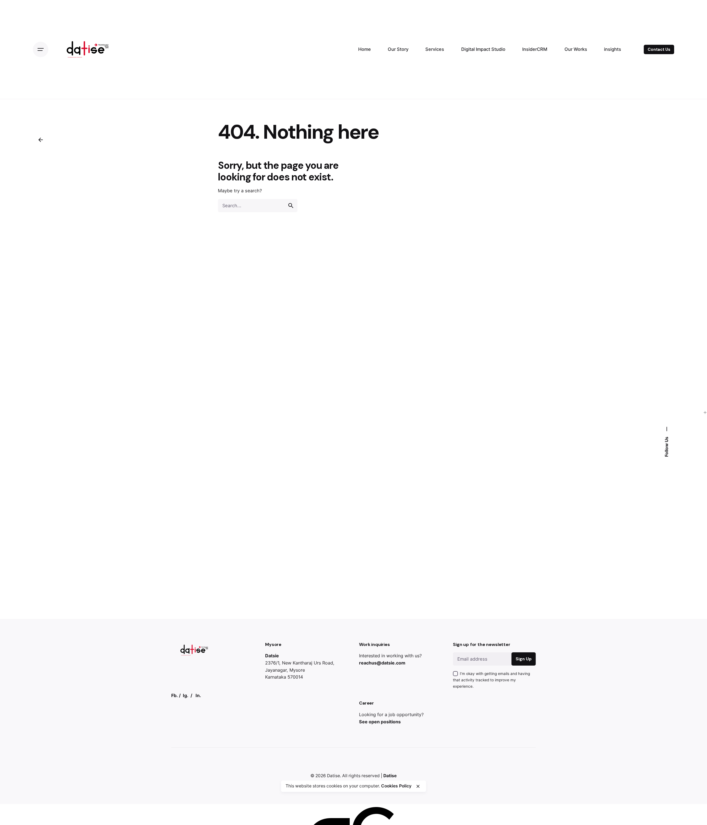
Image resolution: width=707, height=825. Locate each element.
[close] (418, 786)
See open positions (380, 721)
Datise (333, 775)
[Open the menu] (40, 49)
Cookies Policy (396, 786)
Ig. (185, 695)
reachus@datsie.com (382, 663)
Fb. (174, 695)
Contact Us (659, 49)
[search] (290, 205)
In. (198, 695)
